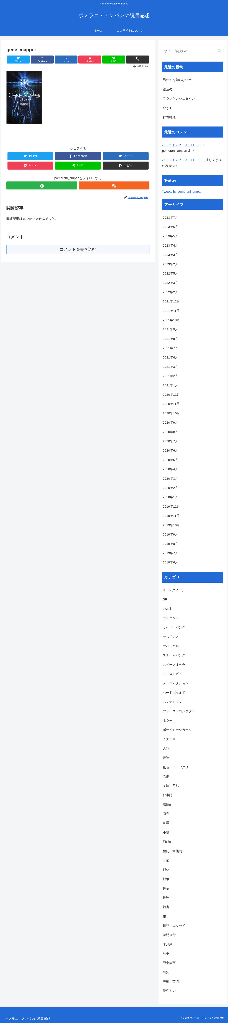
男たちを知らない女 (177, 80)
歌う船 (167, 108)
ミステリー (171, 739)
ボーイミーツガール (177, 730)
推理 (166, 897)
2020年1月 (170, 497)
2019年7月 (170, 553)
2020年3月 (170, 478)
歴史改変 (169, 963)
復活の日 (169, 89)
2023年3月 (170, 255)
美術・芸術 (171, 981)
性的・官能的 (172, 851)
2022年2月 (170, 292)
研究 (166, 972)
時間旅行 (169, 935)
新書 (166, 907)
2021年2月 (170, 376)
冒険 (166, 758)
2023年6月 (170, 227)
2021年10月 (171, 320)
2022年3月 (170, 282)
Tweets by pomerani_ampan (182, 191)
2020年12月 (171, 394)
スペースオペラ (174, 664)
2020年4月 (170, 469)
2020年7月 (170, 441)
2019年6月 (170, 562)
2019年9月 (170, 534)
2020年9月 (170, 422)
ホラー (167, 720)
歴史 (166, 953)
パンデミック (172, 702)
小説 (166, 832)
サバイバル (171, 646)
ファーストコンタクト (179, 711)
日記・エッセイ (174, 925)
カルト (167, 608)
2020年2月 (170, 488)
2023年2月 (170, 264)
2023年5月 (170, 236)
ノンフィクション (175, 683)
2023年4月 (170, 245)
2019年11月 (171, 516)
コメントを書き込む (78, 249)
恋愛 (166, 860)
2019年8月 (170, 543)
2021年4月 (170, 357)
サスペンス (171, 637)
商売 (166, 814)
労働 (166, 776)
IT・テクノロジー (175, 590)
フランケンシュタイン (179, 98)
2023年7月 (170, 217)
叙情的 (167, 804)
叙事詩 (167, 795)
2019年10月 (171, 525)
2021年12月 (171, 301)
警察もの (169, 991)
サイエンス (171, 618)
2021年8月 (170, 339)
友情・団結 (171, 786)
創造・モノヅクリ (175, 767)
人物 (166, 748)
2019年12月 (171, 506)
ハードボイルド (174, 692)
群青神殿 (169, 117)
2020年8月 (170, 432)
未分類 (167, 944)
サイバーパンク (174, 627)
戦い (166, 869)
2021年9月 (170, 329)
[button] (137, 60)
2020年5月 (170, 460)
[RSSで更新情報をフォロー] (114, 185)
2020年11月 (171, 404)
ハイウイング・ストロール (181, 145)
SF (165, 599)
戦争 (166, 879)
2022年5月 (170, 273)
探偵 (166, 888)
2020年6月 (170, 450)
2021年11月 (171, 311)
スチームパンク (174, 655)
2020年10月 (171, 413)
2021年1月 (170, 385)
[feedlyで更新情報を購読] (41, 185)
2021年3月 (170, 366)
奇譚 (166, 823)
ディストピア (172, 674)
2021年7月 (170, 348)
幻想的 (167, 841)
